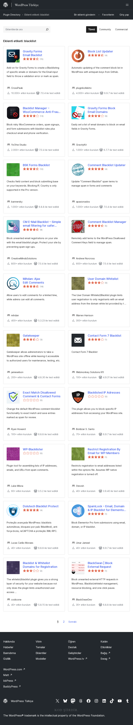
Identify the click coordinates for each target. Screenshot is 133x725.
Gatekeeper (31, 335)
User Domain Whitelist (103, 278)
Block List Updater (100, 51)
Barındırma (9, 653)
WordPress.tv (77, 658)
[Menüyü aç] (128, 5)
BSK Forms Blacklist (36, 165)
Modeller (41, 658)
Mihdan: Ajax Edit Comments (33, 280)
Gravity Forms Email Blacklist (32, 53)
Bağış (105, 653)
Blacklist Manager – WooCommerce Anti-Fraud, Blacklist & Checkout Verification (42, 110)
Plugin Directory (11, 14)
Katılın (104, 641)
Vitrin (39, 641)
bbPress (9, 680)
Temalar (40, 647)
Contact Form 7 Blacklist (104, 335)
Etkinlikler (106, 647)
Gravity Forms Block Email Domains (101, 110)
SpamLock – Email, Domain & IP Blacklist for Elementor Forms (106, 508)
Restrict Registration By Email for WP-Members (104, 451)
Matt (7, 675)
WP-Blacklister (33, 449)
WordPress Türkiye (22, 701)
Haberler (8, 647)
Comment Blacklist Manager (107, 222)
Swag (105, 658)
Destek (72, 647)
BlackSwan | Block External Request (100, 564)
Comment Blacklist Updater (107, 165)
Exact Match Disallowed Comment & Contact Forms (41, 394)
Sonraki (72, 621)
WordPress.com (14, 669)
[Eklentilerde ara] (47, 29)
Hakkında (9, 641)
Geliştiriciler (74, 653)
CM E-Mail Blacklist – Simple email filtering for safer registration (42, 224)
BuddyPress (12, 686)
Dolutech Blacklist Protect (41, 506)
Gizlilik (7, 658)
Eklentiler (41, 653)
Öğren (71, 641)
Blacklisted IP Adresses (104, 392)
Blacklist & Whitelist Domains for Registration (40, 564)
